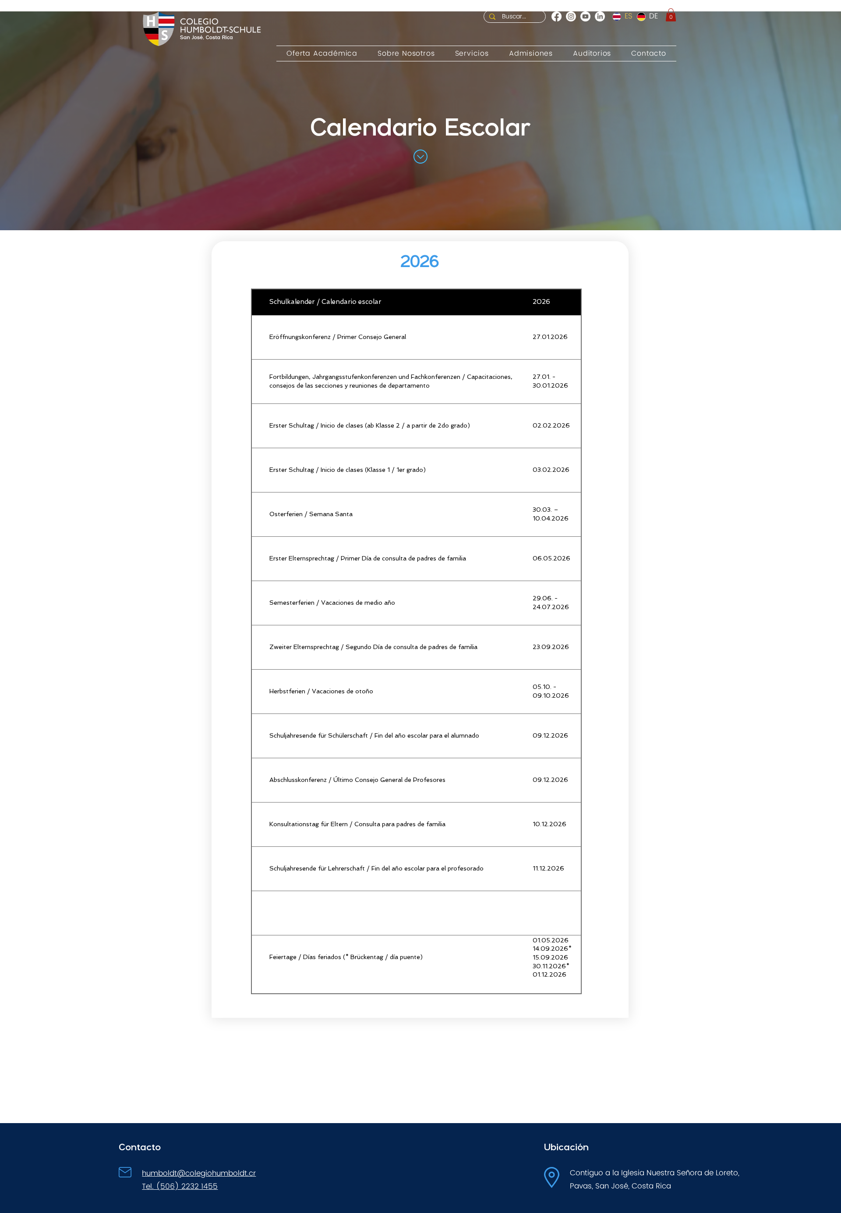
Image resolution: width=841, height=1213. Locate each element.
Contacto (140, 1146)
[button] (670, 14)
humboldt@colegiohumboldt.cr (199, 1173)
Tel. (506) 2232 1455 (180, 1187)
